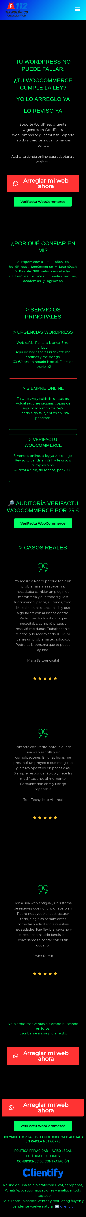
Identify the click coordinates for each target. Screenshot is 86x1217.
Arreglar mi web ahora (46, 183)
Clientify (66, 1206)
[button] (77, 9)
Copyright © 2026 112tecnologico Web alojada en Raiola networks (43, 1139)
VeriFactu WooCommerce (43, 201)
